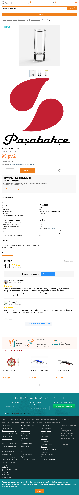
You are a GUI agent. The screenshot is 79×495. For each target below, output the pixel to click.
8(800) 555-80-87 (67, 436)
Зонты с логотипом (8, 451)
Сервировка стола (27, 164)
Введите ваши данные (13, 402)
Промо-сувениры (7, 436)
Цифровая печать (27, 441)
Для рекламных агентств (49, 449)
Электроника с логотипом (6, 473)
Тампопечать (25, 431)
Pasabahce (51, 229)
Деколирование (26, 446)
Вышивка (24, 451)
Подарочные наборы (9, 462)
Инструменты (6, 454)
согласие (17, 413)
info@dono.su (70, 438)
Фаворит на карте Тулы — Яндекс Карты (39, 327)
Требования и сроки (28, 459)
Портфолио (45, 441)
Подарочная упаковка (9, 446)
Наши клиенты (46, 428)
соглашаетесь (37, 482)
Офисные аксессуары (9, 431)
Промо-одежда (7, 428)
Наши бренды (45, 436)
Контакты (44, 447)
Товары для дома (7, 449)
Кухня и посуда (15, 164)
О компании (45, 425)
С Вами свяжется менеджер (35, 403)
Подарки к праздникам (9, 433)
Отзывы (43, 433)
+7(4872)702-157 (67, 431)
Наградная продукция (9, 457)
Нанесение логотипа (28, 425)
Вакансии (44, 439)
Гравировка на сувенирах (26, 434)
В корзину (27, 170)
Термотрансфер (26, 444)
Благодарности (46, 431)
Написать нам (39, 14)
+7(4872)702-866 (67, 433)
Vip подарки (6, 425)
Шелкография (25, 438)
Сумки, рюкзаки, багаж (9, 470)
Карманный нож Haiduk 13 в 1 (65, 370)
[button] (37, 385)
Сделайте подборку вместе (63, 402)
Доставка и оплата (47, 444)
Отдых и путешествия (9, 444)
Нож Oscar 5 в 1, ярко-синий (38, 370)
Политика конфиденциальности (48, 453)
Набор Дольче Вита (9, 370)
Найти (71, 8)
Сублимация (25, 457)
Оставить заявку (12, 189)
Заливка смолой (26, 454)
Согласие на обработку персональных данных (48, 458)
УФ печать (24, 428)
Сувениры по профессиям (6, 466)
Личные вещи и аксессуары (7, 440)
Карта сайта (65, 445)
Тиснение (24, 449)
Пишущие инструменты (9, 459)
